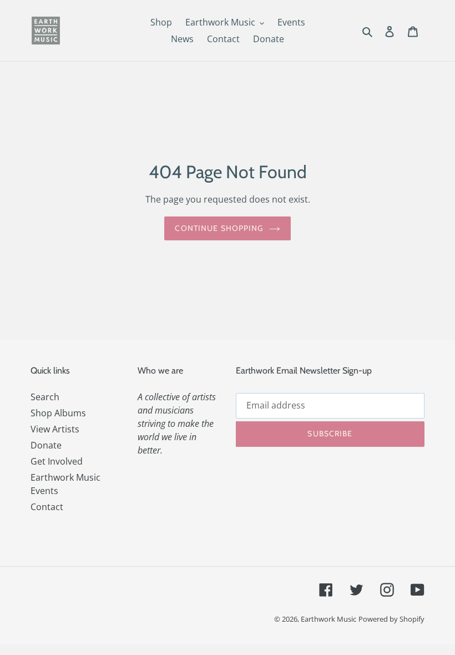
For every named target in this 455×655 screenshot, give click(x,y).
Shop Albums (58, 413)
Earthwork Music (328, 619)
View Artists (55, 429)
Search (45, 397)
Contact (47, 507)
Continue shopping (219, 228)
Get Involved (57, 461)
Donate (46, 445)
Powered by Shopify (391, 619)
